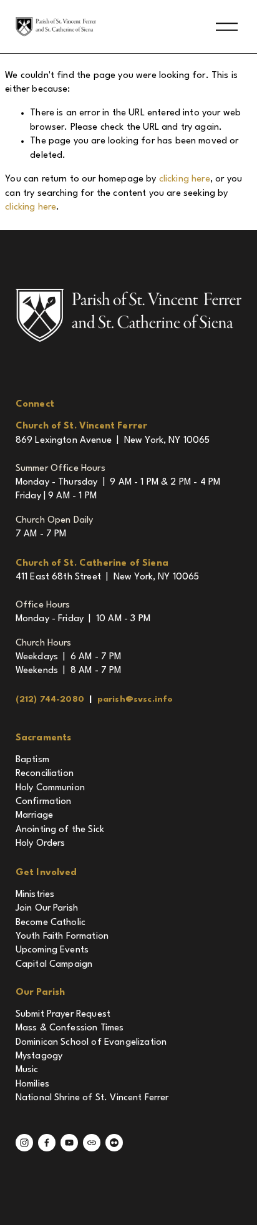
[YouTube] (69, 1142)
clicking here (184, 179)
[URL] (91, 1142)
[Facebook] (47, 1142)
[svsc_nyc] (24, 1142)
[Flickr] (114, 1142)
